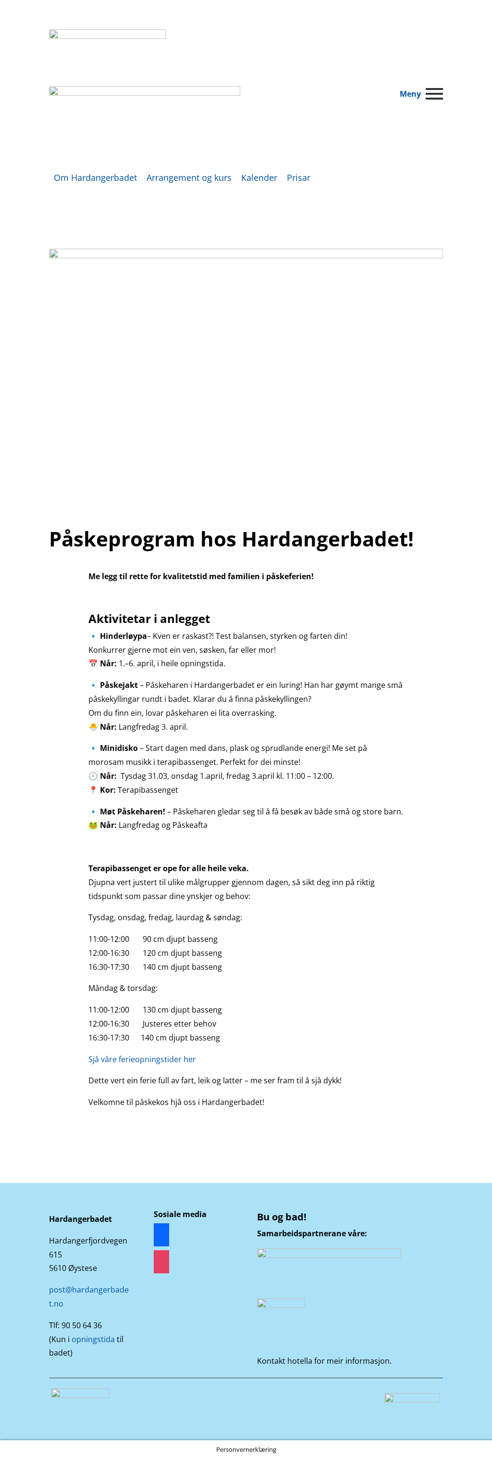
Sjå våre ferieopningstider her (142, 1059)
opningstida (93, 1339)
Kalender (259, 177)
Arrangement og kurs (189, 177)
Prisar (298, 177)
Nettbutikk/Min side (388, 41)
